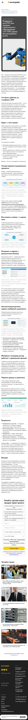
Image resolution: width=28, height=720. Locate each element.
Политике (4, 717)
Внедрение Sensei (20, 676)
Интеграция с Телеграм (19, 683)
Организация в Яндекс (5, 706)
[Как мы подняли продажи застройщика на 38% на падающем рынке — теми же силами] (14, 618)
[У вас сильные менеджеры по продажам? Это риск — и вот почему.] (14, 597)
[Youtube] (2, 670)
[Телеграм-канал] (4, 670)
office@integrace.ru (20, 699)
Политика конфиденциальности (7, 710)
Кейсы (6, 9)
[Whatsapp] (6, 670)
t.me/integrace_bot (20, 701)
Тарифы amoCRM (20, 672)
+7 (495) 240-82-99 (20, 697)
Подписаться (14, 655)
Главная (3, 697)
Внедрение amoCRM (18, 668)
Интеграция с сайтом (19, 687)
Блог (2, 701)
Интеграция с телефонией (19, 690)
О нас (3, 704)
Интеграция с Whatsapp (19, 679)
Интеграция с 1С (20, 674)
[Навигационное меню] (2, 2)
